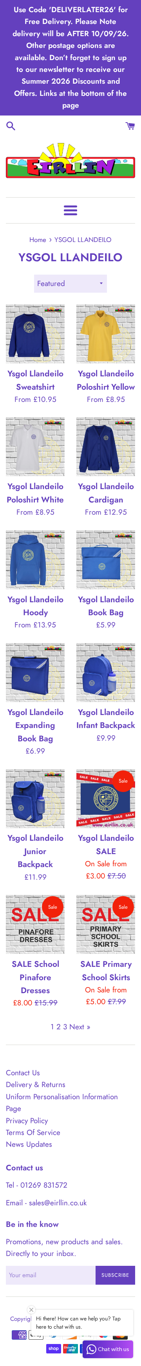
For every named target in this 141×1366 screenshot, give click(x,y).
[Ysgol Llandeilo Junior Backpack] (35, 798)
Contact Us (23, 1072)
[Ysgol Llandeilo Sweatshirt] (35, 333)
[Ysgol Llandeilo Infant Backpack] (105, 672)
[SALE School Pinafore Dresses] (35, 924)
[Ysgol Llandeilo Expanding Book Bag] (35, 672)
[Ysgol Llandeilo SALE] (105, 798)
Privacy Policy (27, 1120)
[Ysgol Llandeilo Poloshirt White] (35, 446)
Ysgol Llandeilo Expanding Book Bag (35, 725)
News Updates (29, 1144)
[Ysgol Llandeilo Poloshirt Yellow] (105, 333)
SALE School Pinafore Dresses (35, 977)
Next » (79, 1026)
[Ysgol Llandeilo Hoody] (35, 559)
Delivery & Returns (35, 1084)
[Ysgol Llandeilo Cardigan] (105, 446)
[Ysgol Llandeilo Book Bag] (105, 559)
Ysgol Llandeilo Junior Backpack (35, 851)
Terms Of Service (33, 1132)
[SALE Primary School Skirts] (105, 924)
